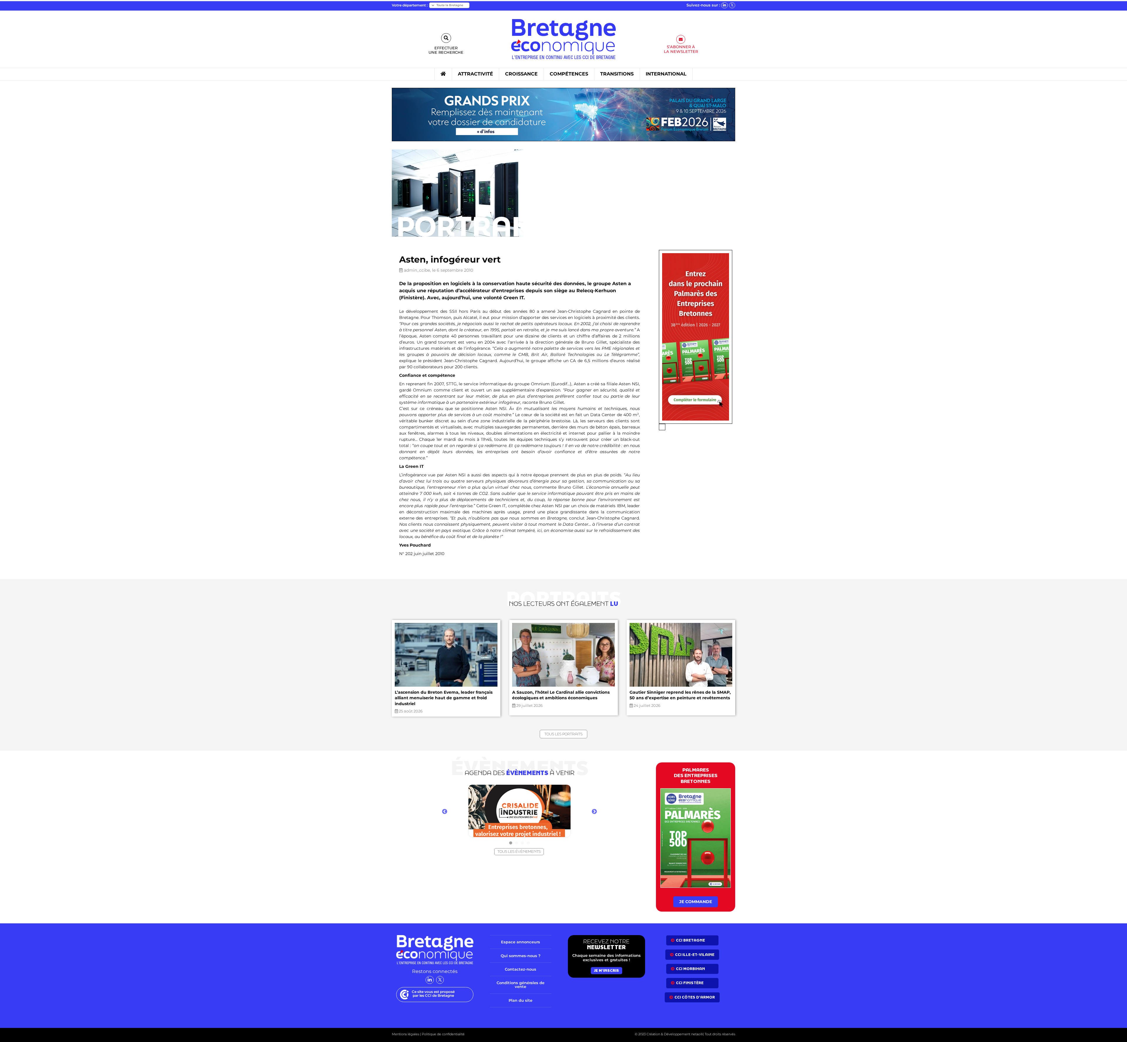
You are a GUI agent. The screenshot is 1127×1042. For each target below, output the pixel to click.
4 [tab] (528, 843)
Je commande (695, 901)
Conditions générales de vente (520, 984)
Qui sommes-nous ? (521, 955)
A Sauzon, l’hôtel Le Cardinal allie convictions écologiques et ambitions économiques (561, 695)
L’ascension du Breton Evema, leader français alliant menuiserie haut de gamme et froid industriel (443, 698)
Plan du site (520, 1000)
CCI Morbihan (690, 968)
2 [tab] (516, 843)
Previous (445, 812)
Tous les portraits (563, 734)
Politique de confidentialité (443, 1034)
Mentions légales (405, 1034)
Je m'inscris (606, 970)
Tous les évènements (519, 851)
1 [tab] (511, 843)
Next (594, 812)
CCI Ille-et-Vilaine (694, 954)
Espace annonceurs (520, 942)
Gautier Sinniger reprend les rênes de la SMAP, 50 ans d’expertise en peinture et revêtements (680, 695)
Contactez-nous (520, 969)
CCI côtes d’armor (694, 996)
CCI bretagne (690, 940)
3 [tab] (522, 843)
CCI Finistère (689, 982)
